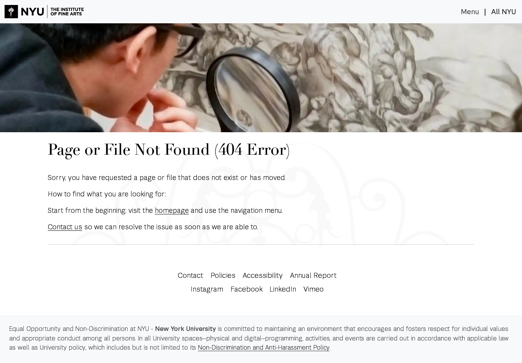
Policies (223, 275)
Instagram (207, 289)
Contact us (65, 226)
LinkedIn (282, 289)
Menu (470, 11)
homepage (172, 210)
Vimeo (313, 289)
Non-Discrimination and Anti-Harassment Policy (263, 348)
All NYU (503, 11)
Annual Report (313, 275)
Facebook (246, 289)
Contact (190, 275)
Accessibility (263, 275)
